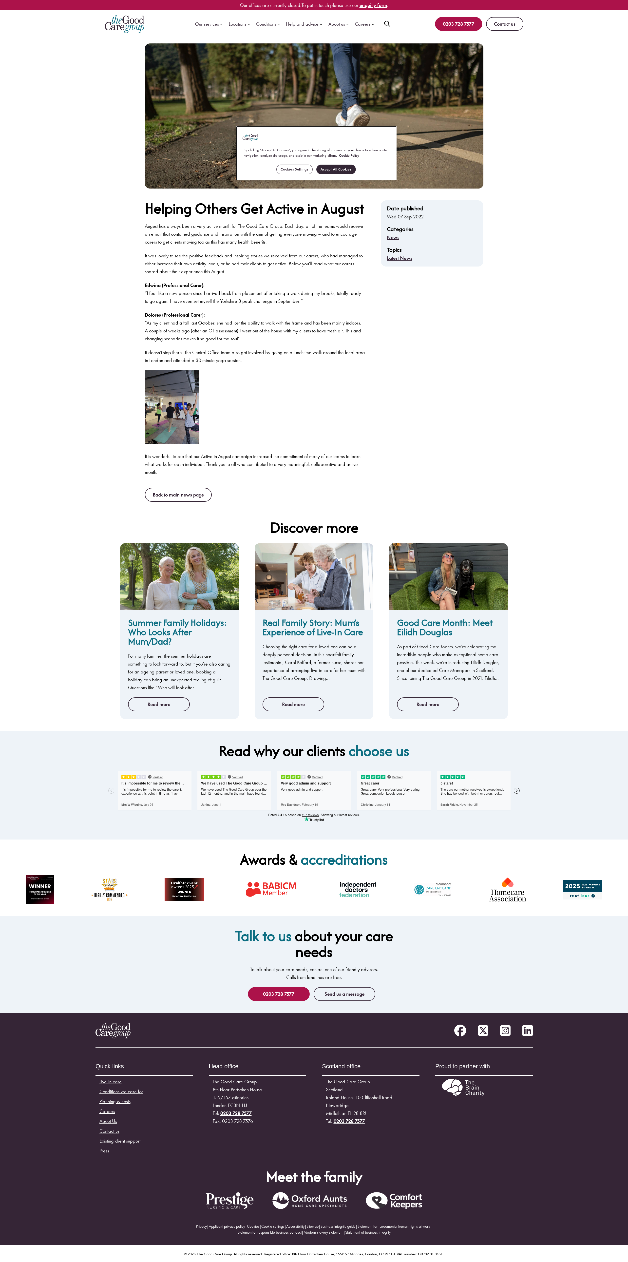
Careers (362, 24)
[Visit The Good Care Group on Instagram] (505, 1031)
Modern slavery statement (323, 1232)
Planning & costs (115, 1101)
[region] (316, 153)
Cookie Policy (349, 155)
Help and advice (302, 24)
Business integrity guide (338, 1226)
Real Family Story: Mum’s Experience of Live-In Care (313, 627)
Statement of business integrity (368, 1232)
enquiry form (373, 5)
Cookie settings (272, 1226)
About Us (108, 1121)
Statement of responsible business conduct (270, 1232)
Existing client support (119, 1141)
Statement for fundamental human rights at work (394, 1226)
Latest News (399, 258)
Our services (207, 24)
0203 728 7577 (458, 24)
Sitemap (312, 1226)
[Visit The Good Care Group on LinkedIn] (527, 1031)
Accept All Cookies (336, 169)
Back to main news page (178, 495)
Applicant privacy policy (227, 1226)
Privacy (201, 1226)
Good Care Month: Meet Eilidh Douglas (445, 627)
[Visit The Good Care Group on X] (483, 1031)
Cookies (253, 1226)
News (393, 237)
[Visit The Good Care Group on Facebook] (460, 1031)
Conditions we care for (121, 1091)
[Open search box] (387, 24)
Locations (237, 24)
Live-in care (110, 1082)
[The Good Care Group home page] (124, 24)
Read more (159, 704)
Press (104, 1151)
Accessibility (295, 1226)
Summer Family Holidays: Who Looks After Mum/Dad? (177, 632)
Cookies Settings (294, 169)
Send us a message (344, 994)
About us (336, 24)
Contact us (504, 24)
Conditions (266, 24)
